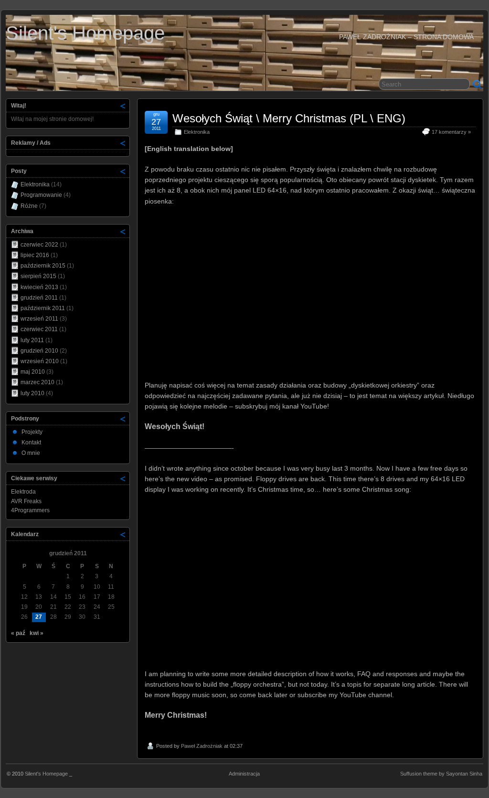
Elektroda (23, 491)
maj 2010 (33, 371)
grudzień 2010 (39, 350)
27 (38, 617)
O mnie (30, 453)
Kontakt (31, 442)
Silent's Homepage (85, 32)
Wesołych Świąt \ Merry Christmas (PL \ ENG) (288, 118)
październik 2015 (43, 265)
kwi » (36, 633)
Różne (29, 206)
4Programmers (30, 510)
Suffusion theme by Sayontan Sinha (441, 773)
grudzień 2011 (39, 297)
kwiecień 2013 (39, 287)
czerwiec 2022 (39, 244)
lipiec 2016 (35, 255)
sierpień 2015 (38, 276)
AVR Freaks (26, 501)
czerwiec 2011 (39, 329)
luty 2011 (32, 340)
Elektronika (197, 132)
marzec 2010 (37, 382)
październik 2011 (43, 308)
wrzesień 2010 (40, 361)
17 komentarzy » (451, 132)
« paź (18, 633)
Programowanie (41, 195)
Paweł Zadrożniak (202, 746)
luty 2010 (32, 393)
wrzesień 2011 (39, 318)
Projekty (32, 432)
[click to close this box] (123, 105)
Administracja (244, 773)
